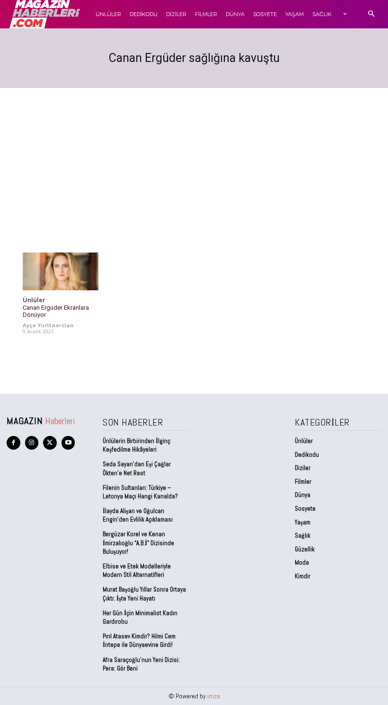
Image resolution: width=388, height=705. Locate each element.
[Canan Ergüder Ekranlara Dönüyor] (60, 271)
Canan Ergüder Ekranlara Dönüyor (56, 311)
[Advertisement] (194, 159)
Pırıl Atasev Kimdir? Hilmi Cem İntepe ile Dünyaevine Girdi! (139, 640)
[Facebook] (13, 443)
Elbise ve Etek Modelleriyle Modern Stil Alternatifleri (137, 570)
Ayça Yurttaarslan (48, 325)
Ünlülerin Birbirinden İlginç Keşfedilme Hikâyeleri (136, 445)
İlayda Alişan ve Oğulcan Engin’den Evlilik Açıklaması (138, 515)
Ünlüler (34, 300)
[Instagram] (32, 443)
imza (213, 696)
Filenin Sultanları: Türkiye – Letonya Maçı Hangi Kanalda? (140, 492)
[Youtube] (68, 443)
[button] (371, 14)
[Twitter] (50, 443)
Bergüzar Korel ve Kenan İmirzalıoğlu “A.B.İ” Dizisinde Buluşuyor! (138, 542)
